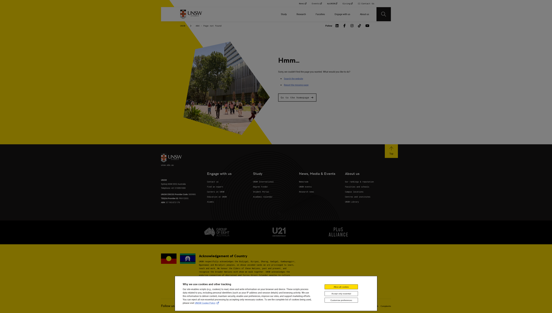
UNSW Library (352, 201)
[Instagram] (352, 25)
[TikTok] (359, 25)
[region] (276, 293)
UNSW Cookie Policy (207, 303)
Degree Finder (260, 186)
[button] (297, 98)
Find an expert (215, 186)
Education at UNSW (217, 196)
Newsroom (303, 181)
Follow (328, 25)
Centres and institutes (357, 196)
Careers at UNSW (215, 191)
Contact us (212, 181)
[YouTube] (367, 25)
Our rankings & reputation (359, 181)
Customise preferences (341, 300)
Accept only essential (341, 293)
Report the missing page (296, 84)
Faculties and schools (357, 186)
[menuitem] (284, 14)
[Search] (383, 14)
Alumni (210, 201)
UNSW (182, 25)
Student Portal (261, 191)
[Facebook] (344, 25)
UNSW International (263, 181)
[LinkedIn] (337, 25)
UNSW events (305, 186)
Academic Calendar (263, 196)
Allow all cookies (341, 287)
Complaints (386, 306)
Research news (306, 191)
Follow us (168, 306)
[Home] (191, 14)
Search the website (293, 78)
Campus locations (354, 191)
